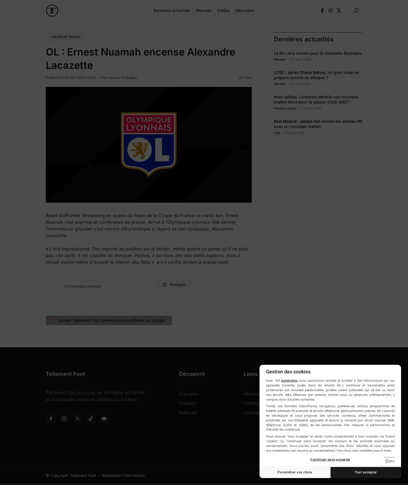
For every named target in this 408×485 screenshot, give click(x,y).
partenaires (289, 381)
